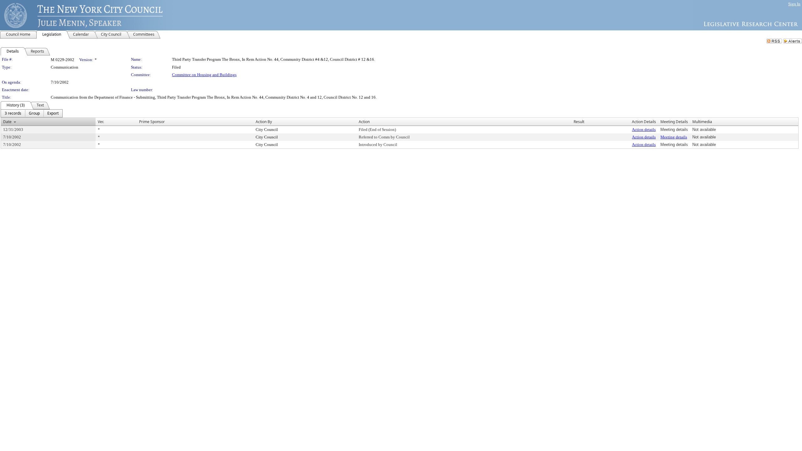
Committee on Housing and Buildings (204, 74)
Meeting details (673, 137)
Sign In (794, 4)
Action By (264, 121)
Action (364, 121)
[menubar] (32, 113)
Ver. (101, 121)
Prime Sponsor (152, 121)
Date (7, 121)
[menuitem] (13, 113)
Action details (644, 129)
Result (579, 121)
